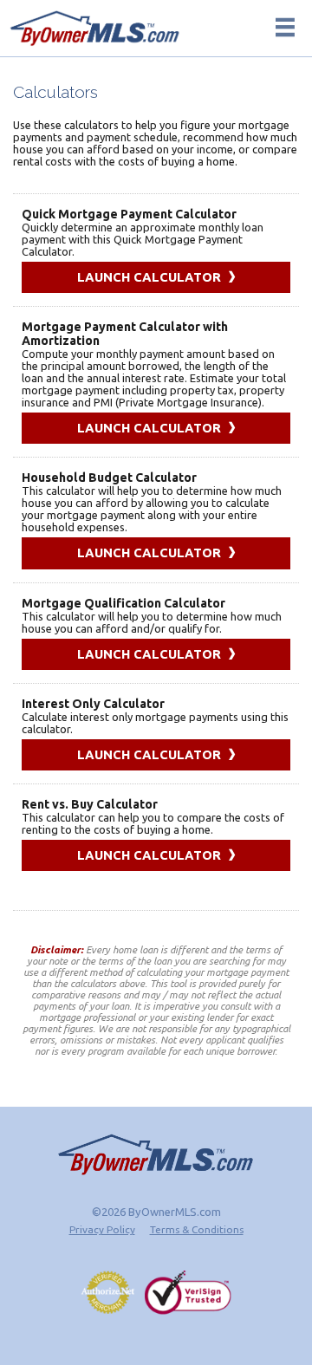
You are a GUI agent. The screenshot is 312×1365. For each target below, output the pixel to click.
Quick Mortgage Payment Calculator (129, 214)
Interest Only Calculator (93, 704)
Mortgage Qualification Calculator (123, 603)
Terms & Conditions (197, 1229)
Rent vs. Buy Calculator (90, 804)
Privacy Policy (102, 1229)
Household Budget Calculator (109, 477)
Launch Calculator (150, 277)
